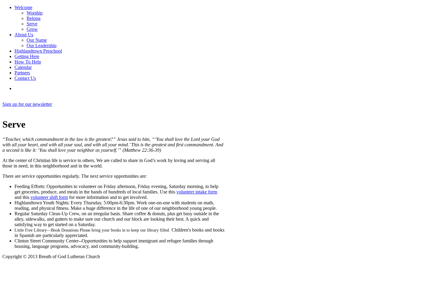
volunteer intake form (196, 191)
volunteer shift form (49, 197)
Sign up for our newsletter (27, 104)
